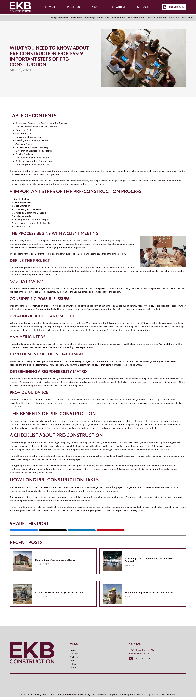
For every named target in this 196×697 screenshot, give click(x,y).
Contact (142, 7)
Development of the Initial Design (32, 147)
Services (50, 7)
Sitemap (156, 694)
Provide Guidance (24, 154)
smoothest (169, 421)
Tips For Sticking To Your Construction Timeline (149, 592)
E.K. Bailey (23, 507)
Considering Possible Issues (29, 137)
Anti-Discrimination (102, 694)
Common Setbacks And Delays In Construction (59, 592)
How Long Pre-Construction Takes (32, 165)
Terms (132, 694)
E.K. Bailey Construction (43, 694)
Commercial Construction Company (74, 18)
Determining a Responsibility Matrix (33, 151)
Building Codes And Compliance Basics (55, 560)
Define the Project (24, 130)
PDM (172, 694)
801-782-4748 (176, 7)
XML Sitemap (143, 694)
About (96, 7)
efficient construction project (24, 424)
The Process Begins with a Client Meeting (36, 127)
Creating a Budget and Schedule (31, 140)
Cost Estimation (23, 133)
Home (52, 18)
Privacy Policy (120, 694)
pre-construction (22, 497)
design (30, 361)
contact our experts (113, 510)
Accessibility (83, 694)
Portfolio (73, 7)
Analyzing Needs (23, 144)
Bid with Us (118, 7)
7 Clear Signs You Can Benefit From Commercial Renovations (149, 559)
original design (154, 361)
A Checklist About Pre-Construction (33, 161)
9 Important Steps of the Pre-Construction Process (41, 123)
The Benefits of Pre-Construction (32, 158)
